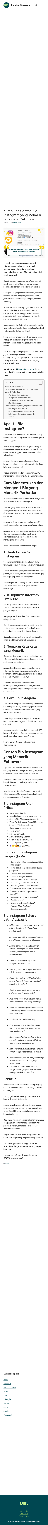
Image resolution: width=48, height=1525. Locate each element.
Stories (6, 1411)
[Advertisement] (24, 105)
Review (6, 1403)
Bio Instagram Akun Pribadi (17, 409)
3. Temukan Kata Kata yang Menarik (20, 400)
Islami (5, 1391)
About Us (24, 1511)
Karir (5, 1395)
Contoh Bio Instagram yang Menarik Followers (23, 406)
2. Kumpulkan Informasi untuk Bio (19, 397)
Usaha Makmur (20, 5)
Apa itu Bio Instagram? (14, 386)
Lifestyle (7, 1163)
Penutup (11, 417)
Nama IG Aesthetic (25, 369)
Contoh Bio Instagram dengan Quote (21, 411)
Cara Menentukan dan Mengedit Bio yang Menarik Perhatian (21, 390)
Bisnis (5, 1379)
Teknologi (7, 1415)
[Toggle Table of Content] (39, 383)
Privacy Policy (24, 1516)
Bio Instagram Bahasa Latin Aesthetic (21, 414)
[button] (36, 5)
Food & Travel (9, 1387)
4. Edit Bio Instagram (15, 403)
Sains (5, 1407)
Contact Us (24, 1513)
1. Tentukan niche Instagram (18, 395)
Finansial (7, 1383)
